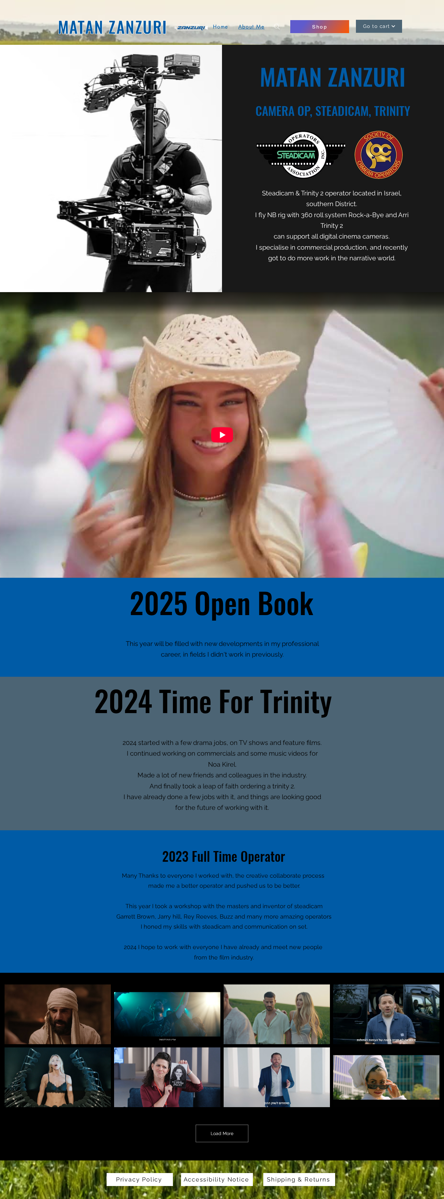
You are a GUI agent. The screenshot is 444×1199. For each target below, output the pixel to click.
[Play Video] (57, 1014)
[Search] (277, 26)
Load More (222, 1133)
